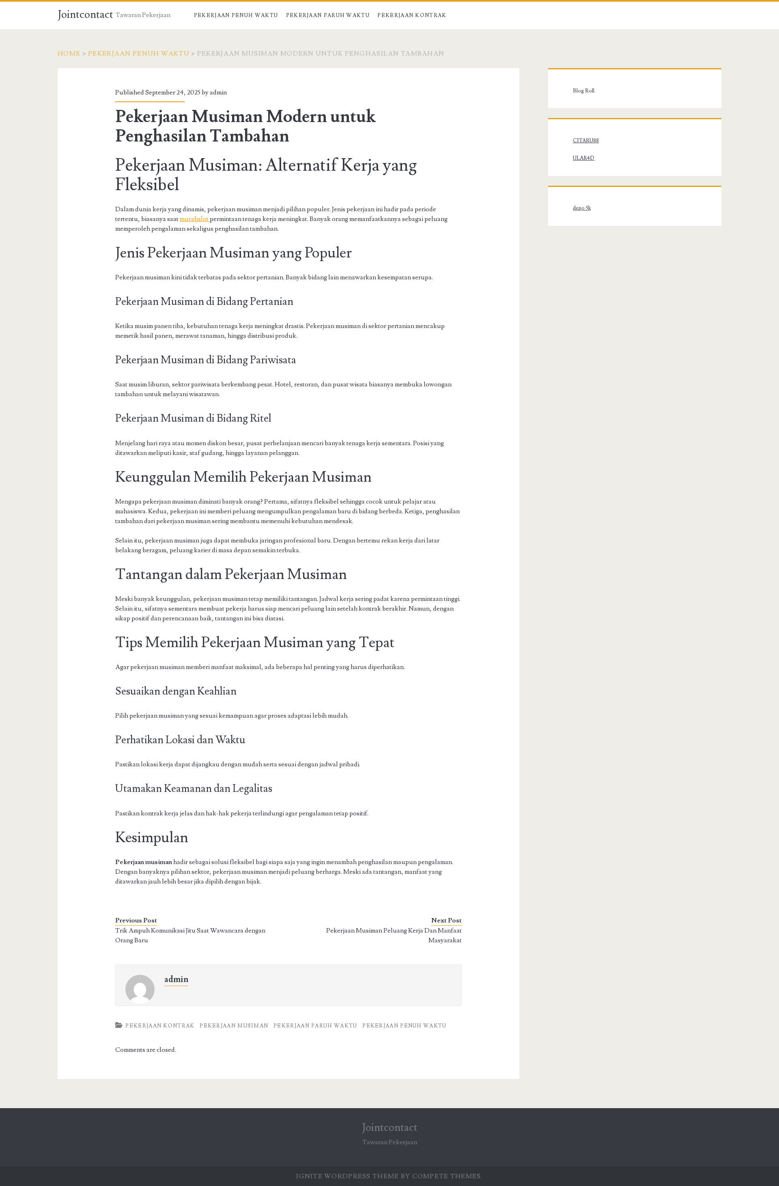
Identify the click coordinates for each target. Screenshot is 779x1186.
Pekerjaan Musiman (234, 1026)
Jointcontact (85, 14)
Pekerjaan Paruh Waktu (328, 15)
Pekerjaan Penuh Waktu (236, 15)
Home (69, 53)
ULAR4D (583, 158)
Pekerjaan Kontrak (411, 15)
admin (218, 92)
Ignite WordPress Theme (347, 1176)
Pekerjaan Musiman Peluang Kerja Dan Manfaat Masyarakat (394, 935)
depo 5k (582, 208)
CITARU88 (586, 140)
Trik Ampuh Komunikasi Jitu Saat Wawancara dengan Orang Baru (190, 935)
